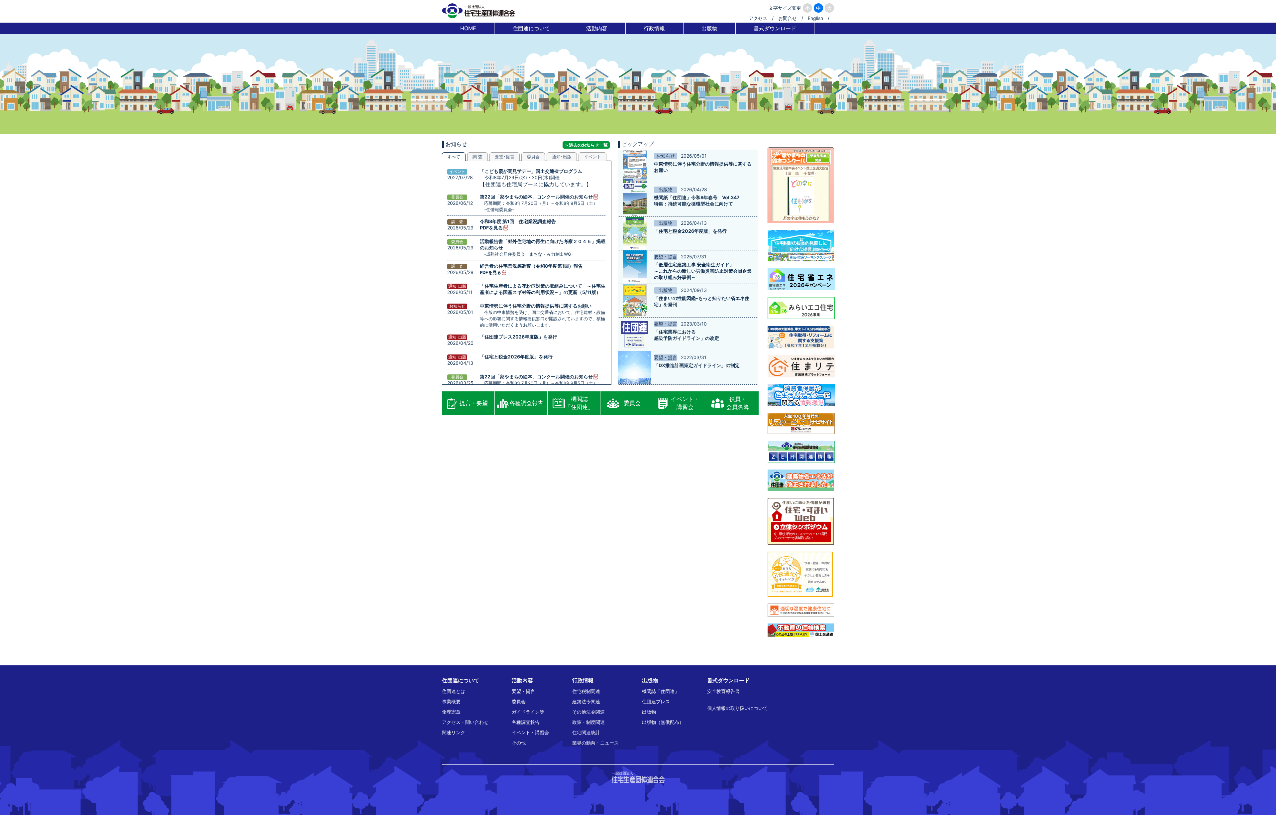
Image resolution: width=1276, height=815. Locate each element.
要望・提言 (523, 691)
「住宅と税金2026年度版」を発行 (516, 356)
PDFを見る (491, 227)
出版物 (709, 28)
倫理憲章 (451, 712)
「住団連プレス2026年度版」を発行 (518, 337)
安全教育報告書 (723, 691)
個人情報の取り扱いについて (737, 708)
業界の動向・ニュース (595, 743)
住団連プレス (656, 701)
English (815, 18)
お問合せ (787, 18)
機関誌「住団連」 (579, 403)
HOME (468, 28)
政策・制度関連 (588, 722)
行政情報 (654, 28)
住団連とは (453, 691)
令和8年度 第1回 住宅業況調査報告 (518, 221)
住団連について (531, 28)
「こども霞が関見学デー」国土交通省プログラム (531, 171)
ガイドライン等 (528, 712)
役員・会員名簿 (737, 403)
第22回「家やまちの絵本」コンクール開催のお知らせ (536, 197)
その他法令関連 (588, 712)
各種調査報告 (526, 403)
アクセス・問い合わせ (465, 722)
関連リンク (453, 732)
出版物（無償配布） (663, 722)
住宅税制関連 (586, 691)
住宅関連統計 (586, 732)
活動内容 (596, 28)
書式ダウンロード (775, 28)
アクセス (758, 18)
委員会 (632, 403)
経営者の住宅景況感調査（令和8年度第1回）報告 (531, 266)
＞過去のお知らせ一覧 (586, 145)
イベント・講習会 (685, 403)
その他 (519, 743)
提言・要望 (474, 403)
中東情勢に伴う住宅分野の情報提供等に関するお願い (535, 306)
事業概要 (451, 701)
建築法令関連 (586, 701)
